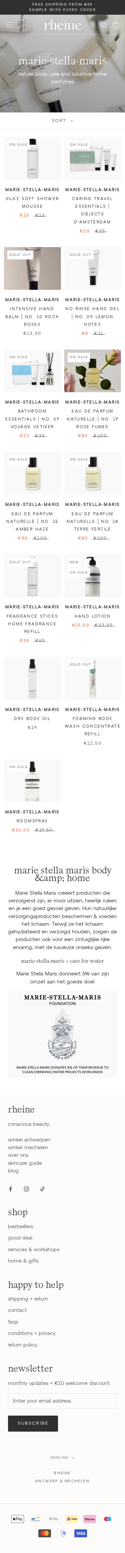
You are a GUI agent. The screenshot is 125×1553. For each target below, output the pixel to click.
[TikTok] (42, 1189)
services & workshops (33, 1249)
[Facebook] (10, 1189)
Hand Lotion (93, 617)
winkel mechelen (28, 1147)
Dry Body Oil (32, 719)
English (60, 1457)
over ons (18, 1155)
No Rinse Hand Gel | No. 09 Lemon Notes (92, 317)
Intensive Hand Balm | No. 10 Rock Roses (32, 317)
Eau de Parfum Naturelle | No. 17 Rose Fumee (92, 419)
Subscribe (33, 1423)
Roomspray (32, 821)
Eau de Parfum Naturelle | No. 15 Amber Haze (32, 522)
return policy (22, 1345)
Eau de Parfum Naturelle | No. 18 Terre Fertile (93, 522)
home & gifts (23, 1261)
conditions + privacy (32, 1333)
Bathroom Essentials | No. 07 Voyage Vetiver (32, 419)
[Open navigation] (9, 24)
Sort (60, 121)
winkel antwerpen (29, 1139)
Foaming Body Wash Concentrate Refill (93, 727)
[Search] (104, 25)
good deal (20, 1238)
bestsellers (20, 1226)
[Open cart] (116, 24)
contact (17, 1310)
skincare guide (25, 1163)
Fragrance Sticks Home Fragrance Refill (32, 624)
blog (13, 1171)
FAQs (13, 1322)
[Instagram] (26, 1189)
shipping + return (28, 1299)
